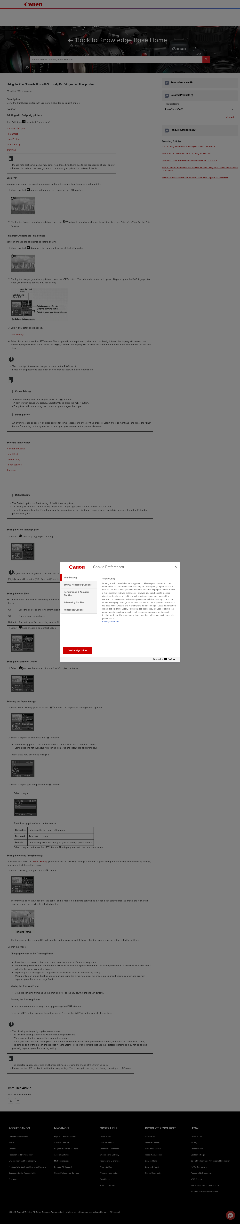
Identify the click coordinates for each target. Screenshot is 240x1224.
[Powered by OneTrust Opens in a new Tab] (165, 660)
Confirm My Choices (77, 650)
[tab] (78, 577)
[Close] (175, 566)
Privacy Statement (110, 621)
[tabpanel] (139, 601)
